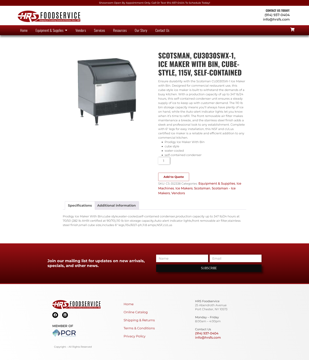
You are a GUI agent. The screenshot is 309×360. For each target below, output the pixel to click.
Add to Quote (174, 177)
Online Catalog (136, 312)
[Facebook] (55, 315)
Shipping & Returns (139, 320)
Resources (120, 30)
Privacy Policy (134, 336)
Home (24, 30)
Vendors (80, 30)
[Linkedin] (65, 315)
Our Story (141, 30)
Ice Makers (184, 188)
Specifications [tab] (80, 205)
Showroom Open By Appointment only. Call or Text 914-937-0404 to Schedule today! (154, 2)
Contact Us (162, 30)
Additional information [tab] (116, 205)
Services (99, 30)
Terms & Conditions (139, 328)
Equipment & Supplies (49, 30)
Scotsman (202, 188)
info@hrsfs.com (276, 19)
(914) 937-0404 (277, 15)
